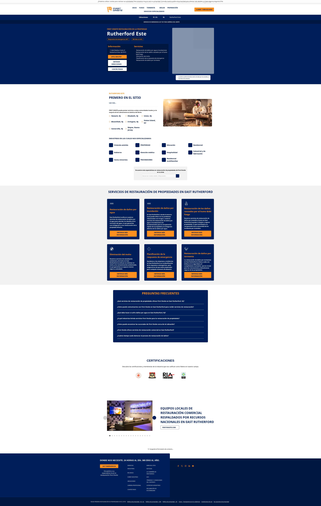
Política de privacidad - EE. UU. (135, 501)
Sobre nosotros (132, 477)
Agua (134, 8)
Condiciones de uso (206, 501)
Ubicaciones (131, 481)
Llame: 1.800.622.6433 (204, 10)
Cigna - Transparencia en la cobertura (189, 501)
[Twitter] (182, 466)
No (222, 1)
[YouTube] (193, 466)
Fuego (141, 8)
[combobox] (159, 176)
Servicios (138, 46)
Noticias (149, 468)
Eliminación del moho (143, 56)
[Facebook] (178, 466)
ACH (148, 477)
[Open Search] (191, 9)
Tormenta (151, 8)
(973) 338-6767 (116, 57)
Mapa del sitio (151, 465)
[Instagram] (185, 466)
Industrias (130, 468)
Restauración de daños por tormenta (148, 60)
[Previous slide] (105, 418)
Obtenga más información (127, 233)
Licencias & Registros (153, 485)
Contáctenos (117, 69)
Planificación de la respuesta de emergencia (150, 58)
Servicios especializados (154, 11)
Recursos (130, 473)
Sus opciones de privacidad (221, 501)
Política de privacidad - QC (170, 501)
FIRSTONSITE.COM (169, 427)
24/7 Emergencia (109, 466)
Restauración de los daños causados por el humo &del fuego (151, 53)
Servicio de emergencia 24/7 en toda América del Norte (162, 22)
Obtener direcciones (117, 63)
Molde (162, 8)
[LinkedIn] (189, 466)
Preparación (172, 8)
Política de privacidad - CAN (153, 501)
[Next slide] (154, 418)
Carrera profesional (134, 485)
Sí (220, 1)
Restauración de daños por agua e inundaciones (151, 50)
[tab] (110, 436)
